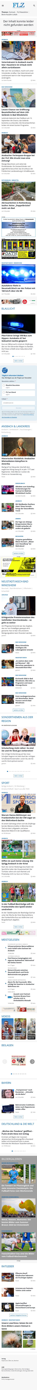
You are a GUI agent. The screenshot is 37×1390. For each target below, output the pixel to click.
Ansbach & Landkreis (15, 426)
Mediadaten (5, 1377)
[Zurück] (4, 1061)
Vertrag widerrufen (28, 1371)
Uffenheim (27, 588)
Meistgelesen (10, 939)
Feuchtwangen (25, 429)
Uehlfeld (5, 595)
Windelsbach (20, 483)
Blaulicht (8, 308)
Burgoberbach (7, 1231)
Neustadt (4, 588)
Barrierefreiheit (6, 1371)
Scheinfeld (5, 591)
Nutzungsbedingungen (8, 1369)
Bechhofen (19, 536)
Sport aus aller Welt (22, 789)
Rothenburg (6, 180)
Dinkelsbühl (14, 429)
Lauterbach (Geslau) (14, 956)
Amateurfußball (7, 789)
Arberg (18, 519)
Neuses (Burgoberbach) (10, 1163)
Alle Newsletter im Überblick (9, 417)
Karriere (16, 1360)
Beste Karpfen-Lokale (9, 14)
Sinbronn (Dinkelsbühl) (10, 1197)
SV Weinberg (19, 786)
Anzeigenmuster (9, 1379)
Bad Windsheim (7, 87)
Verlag (4, 1359)
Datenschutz (18, 1369)
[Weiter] (32, 1061)
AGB (3, 1367)
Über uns (10, 1360)
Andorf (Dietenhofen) (19, 980)
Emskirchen (18, 263)
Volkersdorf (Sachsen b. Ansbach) (18, 944)
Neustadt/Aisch (7, 263)
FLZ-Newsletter (22, 12)
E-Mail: (4, 399)
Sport (5, 783)
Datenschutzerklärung (28, 414)
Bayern (6, 1083)
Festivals (12, 12)
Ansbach (5, 39)
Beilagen (7, 1045)
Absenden (18, 408)
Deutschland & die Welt (17, 1124)
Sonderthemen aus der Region (17, 719)
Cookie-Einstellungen (16, 1371)
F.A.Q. (3, 1379)
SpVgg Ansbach (7, 786)
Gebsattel (15, 180)
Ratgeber (7, 1266)
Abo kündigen (26, 1369)
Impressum (5, 1360)
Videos (5, 1016)
